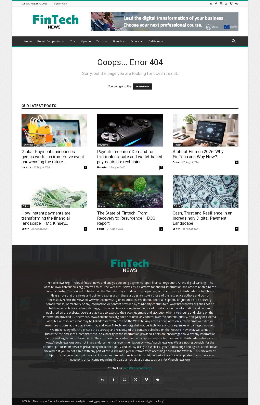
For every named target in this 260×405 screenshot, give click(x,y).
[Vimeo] (231, 3)
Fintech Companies (49, 41)
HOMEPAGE (142, 86)
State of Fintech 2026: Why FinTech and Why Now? (198, 154)
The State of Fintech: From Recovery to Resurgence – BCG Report (126, 218)
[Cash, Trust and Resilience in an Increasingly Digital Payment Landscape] (205, 191)
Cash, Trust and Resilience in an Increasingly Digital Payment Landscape (202, 218)
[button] (233, 42)
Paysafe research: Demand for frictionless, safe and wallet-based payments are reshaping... (129, 156)
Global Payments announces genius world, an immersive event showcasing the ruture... (53, 156)
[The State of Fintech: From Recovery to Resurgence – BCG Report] (130, 191)
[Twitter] (226, 3)
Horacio (26, 167)
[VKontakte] (236, 3)
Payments (28, 144)
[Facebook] (216, 3)
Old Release (156, 41)
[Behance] (211, 3)
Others (135, 41)
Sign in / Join (60, 3)
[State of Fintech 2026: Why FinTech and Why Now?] (205, 130)
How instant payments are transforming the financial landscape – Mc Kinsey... (46, 218)
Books (101, 206)
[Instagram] (221, 3)
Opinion (86, 41)
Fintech (117, 41)
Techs (100, 41)
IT (71, 41)
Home (28, 41)
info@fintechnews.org (138, 368)
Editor (176, 162)
